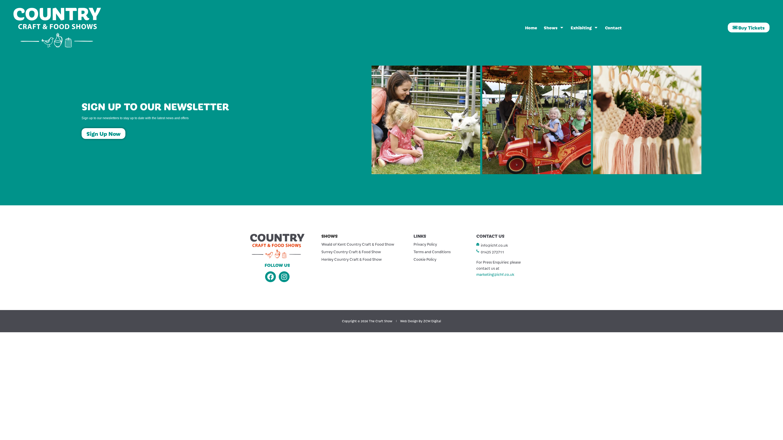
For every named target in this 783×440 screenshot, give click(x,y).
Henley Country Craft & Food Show (351, 259)
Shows (550, 27)
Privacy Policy (425, 244)
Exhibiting (581, 27)
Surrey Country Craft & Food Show (351, 252)
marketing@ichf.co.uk (495, 274)
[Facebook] (270, 276)
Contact (613, 27)
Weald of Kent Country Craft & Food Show (357, 244)
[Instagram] (284, 276)
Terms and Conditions (432, 252)
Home (531, 27)
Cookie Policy (425, 259)
